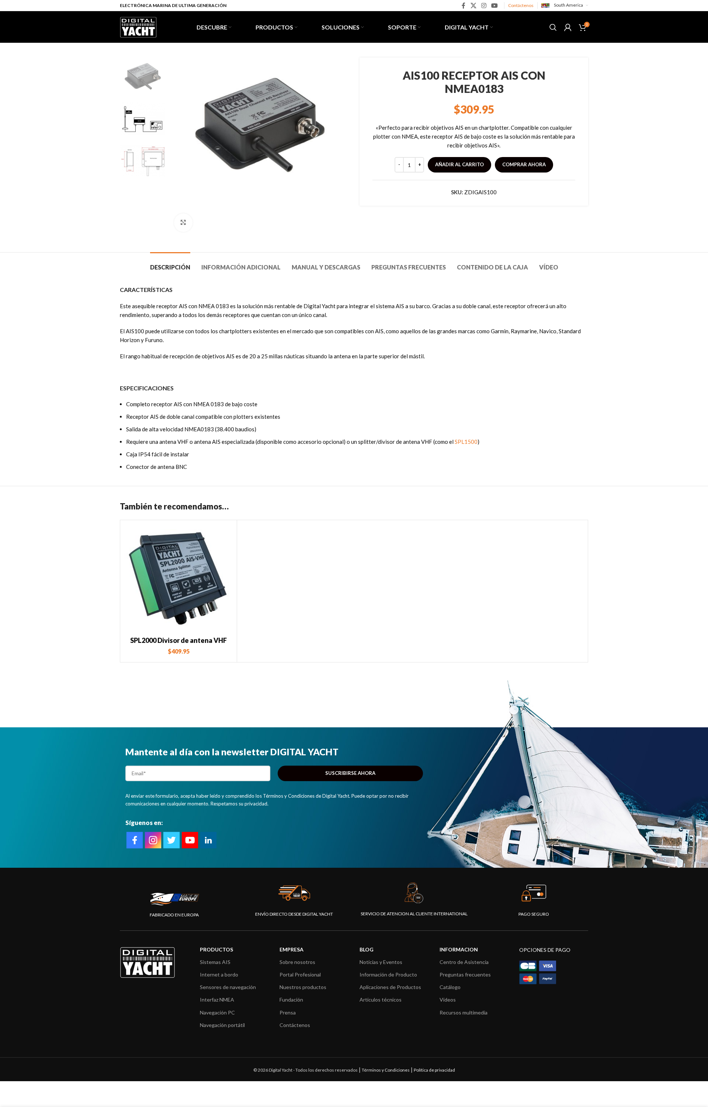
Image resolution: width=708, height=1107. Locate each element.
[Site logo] (138, 26)
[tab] (170, 263)
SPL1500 (466, 441)
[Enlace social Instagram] (484, 5)
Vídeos (448, 999)
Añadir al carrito (459, 164)
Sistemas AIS (215, 962)
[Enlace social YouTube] (494, 5)
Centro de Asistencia (464, 962)
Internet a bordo (219, 974)
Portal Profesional (300, 974)
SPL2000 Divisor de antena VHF (178, 640)
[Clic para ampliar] (183, 222)
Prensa (288, 1012)
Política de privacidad (434, 1070)
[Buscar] (553, 27)
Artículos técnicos (381, 999)
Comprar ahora (524, 164)
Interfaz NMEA (217, 999)
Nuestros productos (303, 987)
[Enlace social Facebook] (463, 5)
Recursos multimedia (463, 1012)
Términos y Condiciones (386, 1070)
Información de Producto (388, 974)
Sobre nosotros (297, 962)
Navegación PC (217, 1012)
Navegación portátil (222, 1025)
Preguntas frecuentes (465, 974)
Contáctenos (521, 5)
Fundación (291, 999)
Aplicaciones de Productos (390, 987)
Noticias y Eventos (381, 962)
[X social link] (473, 5)
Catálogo (450, 987)
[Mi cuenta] (567, 27)
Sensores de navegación (228, 987)
